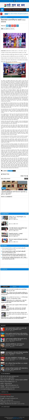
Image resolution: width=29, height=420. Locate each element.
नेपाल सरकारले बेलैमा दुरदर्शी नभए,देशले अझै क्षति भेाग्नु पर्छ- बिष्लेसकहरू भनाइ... (13, 249)
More (26, 213)
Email (4, 28)
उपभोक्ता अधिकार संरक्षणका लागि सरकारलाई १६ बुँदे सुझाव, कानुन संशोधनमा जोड (16, 369)
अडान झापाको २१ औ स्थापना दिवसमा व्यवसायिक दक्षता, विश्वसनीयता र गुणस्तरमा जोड (16, 353)
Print (8, 28)
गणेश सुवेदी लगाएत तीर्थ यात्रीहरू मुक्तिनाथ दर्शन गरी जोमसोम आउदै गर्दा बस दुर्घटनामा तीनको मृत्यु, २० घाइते (17, 314)
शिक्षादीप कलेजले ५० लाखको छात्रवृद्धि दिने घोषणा (16, 234)
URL (13, 28)
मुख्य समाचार (11, 170)
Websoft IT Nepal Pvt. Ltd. (17, 418)
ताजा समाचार (4, 245)
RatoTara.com (16, 417)
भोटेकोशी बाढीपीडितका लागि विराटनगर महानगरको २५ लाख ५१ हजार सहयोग (14, 344)
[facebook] (14, 1)
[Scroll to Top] (26, 417)
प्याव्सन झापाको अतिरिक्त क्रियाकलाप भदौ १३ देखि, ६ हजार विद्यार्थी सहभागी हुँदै (16, 339)
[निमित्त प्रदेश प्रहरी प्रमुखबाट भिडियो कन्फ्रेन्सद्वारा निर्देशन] (3, 306)
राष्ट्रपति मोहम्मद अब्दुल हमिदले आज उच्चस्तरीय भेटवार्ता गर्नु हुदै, (18, 228)
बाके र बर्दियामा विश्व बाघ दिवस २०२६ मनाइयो (16, 363)
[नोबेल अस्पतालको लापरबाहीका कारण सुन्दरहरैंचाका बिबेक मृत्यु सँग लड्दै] (3, 290)
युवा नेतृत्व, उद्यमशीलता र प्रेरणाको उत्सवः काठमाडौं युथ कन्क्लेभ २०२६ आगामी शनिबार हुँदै (16, 358)
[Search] (27, 10)
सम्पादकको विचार (5, 213)
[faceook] (14, 265)
